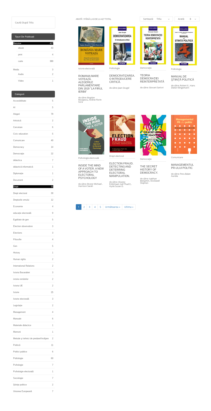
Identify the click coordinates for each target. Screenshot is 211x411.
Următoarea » (112, 206)
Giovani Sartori (156, 87)
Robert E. (184, 85)
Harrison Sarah (85, 186)
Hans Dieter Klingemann (183, 86)
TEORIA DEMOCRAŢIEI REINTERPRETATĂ (152, 78)
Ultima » (128, 206)
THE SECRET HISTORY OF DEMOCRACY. (149, 169)
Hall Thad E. (125, 184)
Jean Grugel (123, 87)
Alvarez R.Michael (117, 183)
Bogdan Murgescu (86, 98)
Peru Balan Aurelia (181, 174)
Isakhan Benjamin (148, 179)
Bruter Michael (94, 183)
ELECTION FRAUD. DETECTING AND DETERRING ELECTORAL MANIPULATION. (121, 169)
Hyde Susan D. (116, 186)
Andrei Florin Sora (90, 100)
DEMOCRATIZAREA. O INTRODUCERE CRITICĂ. (122, 78)
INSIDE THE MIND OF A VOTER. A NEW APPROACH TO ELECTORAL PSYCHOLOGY (91, 171)
